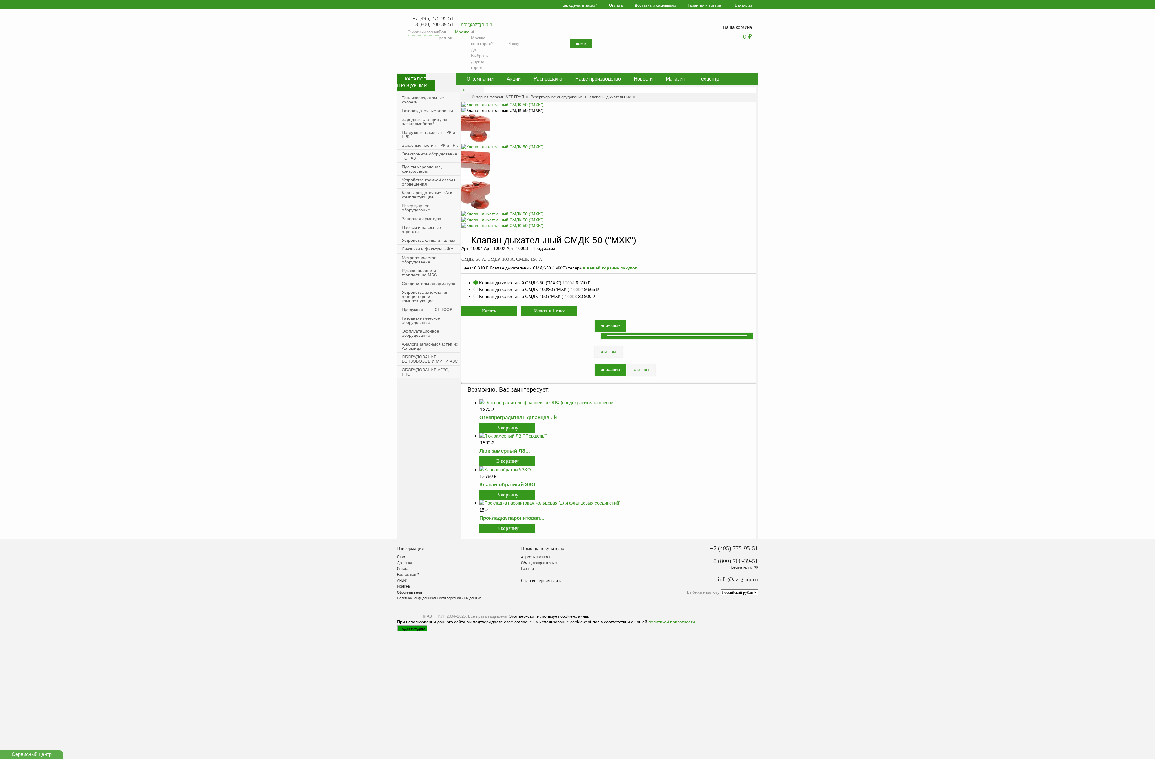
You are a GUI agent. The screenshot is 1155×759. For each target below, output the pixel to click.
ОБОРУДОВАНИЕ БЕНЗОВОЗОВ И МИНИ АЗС (430, 359)
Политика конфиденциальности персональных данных (439, 598)
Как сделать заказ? (579, 5)
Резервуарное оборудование (416, 207)
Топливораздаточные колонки (423, 99)
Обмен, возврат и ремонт (540, 563)
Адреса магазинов (535, 557)
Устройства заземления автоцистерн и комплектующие (425, 296)
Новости (643, 79)
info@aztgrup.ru (477, 24)
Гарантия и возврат (705, 5)
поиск (581, 43)
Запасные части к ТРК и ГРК (430, 145)
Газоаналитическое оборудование (421, 320)
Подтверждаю (412, 628)
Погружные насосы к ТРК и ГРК (428, 134)
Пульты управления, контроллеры (422, 169)
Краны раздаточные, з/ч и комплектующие (427, 194)
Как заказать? (408, 574)
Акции (514, 79)
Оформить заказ (409, 592)
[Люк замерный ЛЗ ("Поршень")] (513, 435)
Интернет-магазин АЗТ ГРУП (498, 97)
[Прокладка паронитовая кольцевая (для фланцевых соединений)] (550, 502)
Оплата (616, 5)
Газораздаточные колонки (427, 110)
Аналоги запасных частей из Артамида (430, 346)
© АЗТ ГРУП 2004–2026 (444, 616)
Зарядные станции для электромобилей (424, 121)
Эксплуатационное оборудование (420, 333)
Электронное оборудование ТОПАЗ (429, 156)
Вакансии (743, 5)
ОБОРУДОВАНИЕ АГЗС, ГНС (425, 371)
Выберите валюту (703, 592)
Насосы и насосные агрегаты (421, 229)
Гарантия (528, 568)
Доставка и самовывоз (655, 5)
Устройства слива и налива (428, 240)
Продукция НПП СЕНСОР (427, 309)
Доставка (404, 563)
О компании (480, 79)
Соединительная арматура (428, 283)
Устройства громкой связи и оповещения (429, 181)
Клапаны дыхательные (610, 97)
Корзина (403, 586)
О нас (401, 557)
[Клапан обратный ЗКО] (505, 469)
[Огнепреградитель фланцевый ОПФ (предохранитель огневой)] (547, 402)
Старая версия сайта (541, 580)
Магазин (675, 79)
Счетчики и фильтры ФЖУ (427, 249)
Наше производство (598, 79)
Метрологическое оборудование (419, 259)
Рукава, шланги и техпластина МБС (419, 272)
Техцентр (708, 79)
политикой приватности (671, 621)
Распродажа (548, 79)
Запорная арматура (421, 218)
